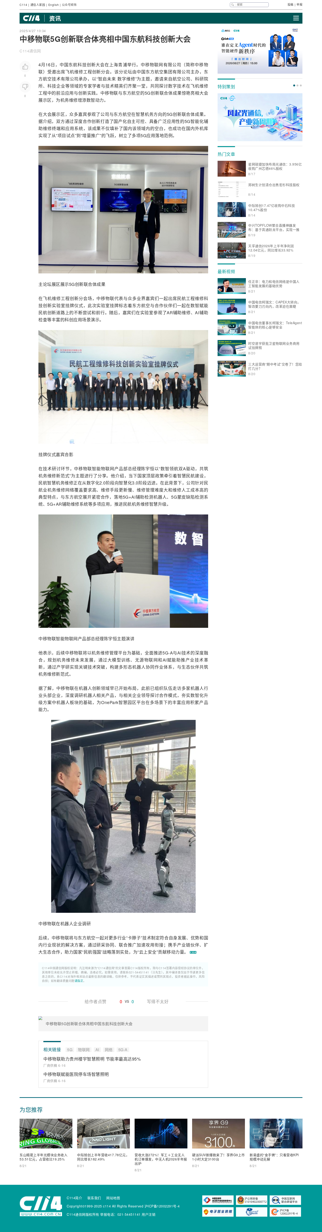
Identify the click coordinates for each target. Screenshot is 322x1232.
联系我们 (94, 1197)
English (53, 5)
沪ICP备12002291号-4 (162, 1206)
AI (197, 312)
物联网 (156, 64)
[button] (294, 85)
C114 (23, 5)
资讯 (55, 18)
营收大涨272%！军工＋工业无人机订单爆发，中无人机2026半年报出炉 (161, 1159)
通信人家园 (37, 5)
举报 (299, 4)
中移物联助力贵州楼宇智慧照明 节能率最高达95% (92, 1059)
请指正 (78, 981)
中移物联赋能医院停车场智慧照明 (76, 1074)
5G (148, 93)
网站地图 (113, 1197)
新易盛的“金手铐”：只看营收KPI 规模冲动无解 (274, 1156)
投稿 (290, 4)
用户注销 (148, 1214)
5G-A (167, 653)
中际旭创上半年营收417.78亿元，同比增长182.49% (103, 1156)
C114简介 (74, 1197)
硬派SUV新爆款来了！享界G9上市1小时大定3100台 (218, 1156)
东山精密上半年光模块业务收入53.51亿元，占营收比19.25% (43, 1156)
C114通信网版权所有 (83, 1214)
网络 (69, 490)
